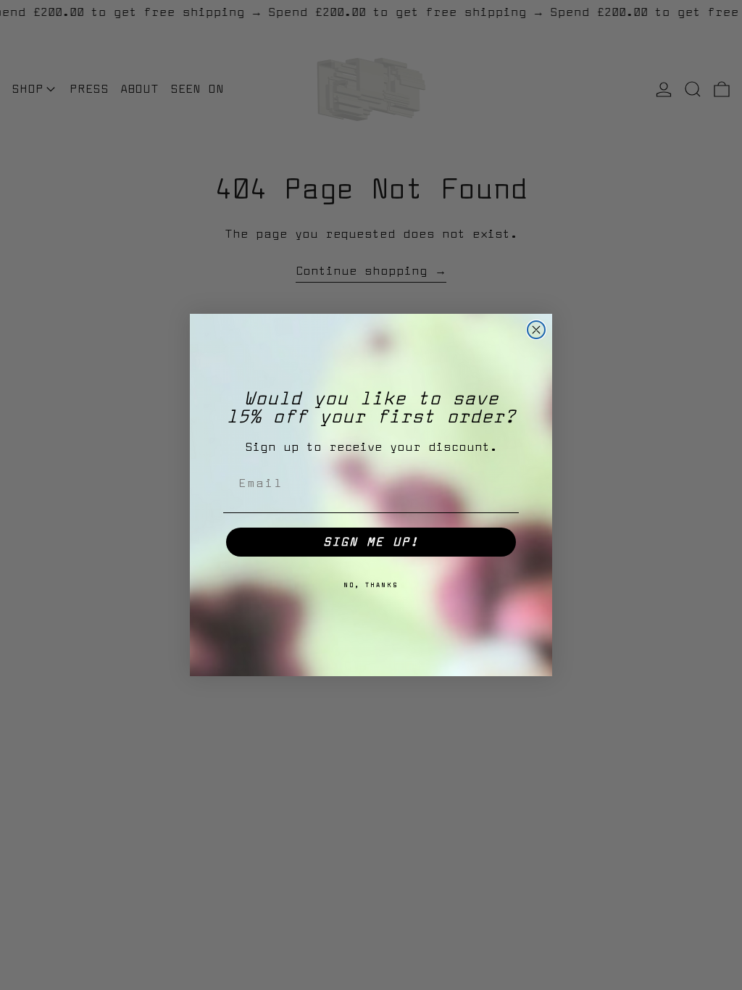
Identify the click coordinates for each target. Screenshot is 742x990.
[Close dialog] (536, 329)
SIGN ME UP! (371, 542)
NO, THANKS (371, 585)
